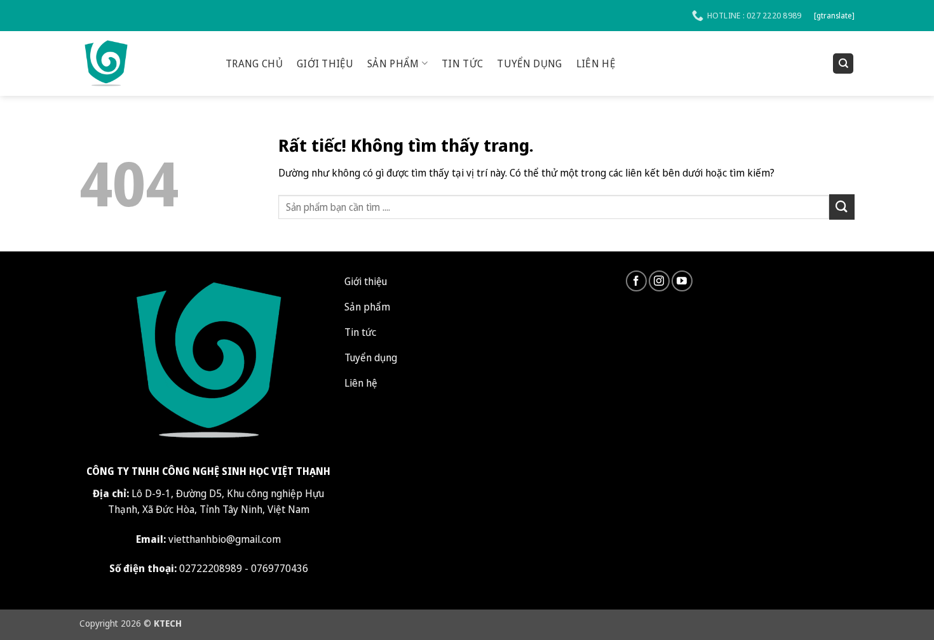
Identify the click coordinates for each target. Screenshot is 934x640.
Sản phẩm (393, 63)
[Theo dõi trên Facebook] (636, 280)
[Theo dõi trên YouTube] (682, 280)
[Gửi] (842, 206)
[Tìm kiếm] (843, 63)
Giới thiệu (325, 63)
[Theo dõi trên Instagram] (659, 280)
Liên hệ (595, 63)
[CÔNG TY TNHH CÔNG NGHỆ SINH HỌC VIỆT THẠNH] (142, 63)
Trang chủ (254, 63)
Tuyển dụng (529, 63)
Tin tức (462, 63)
